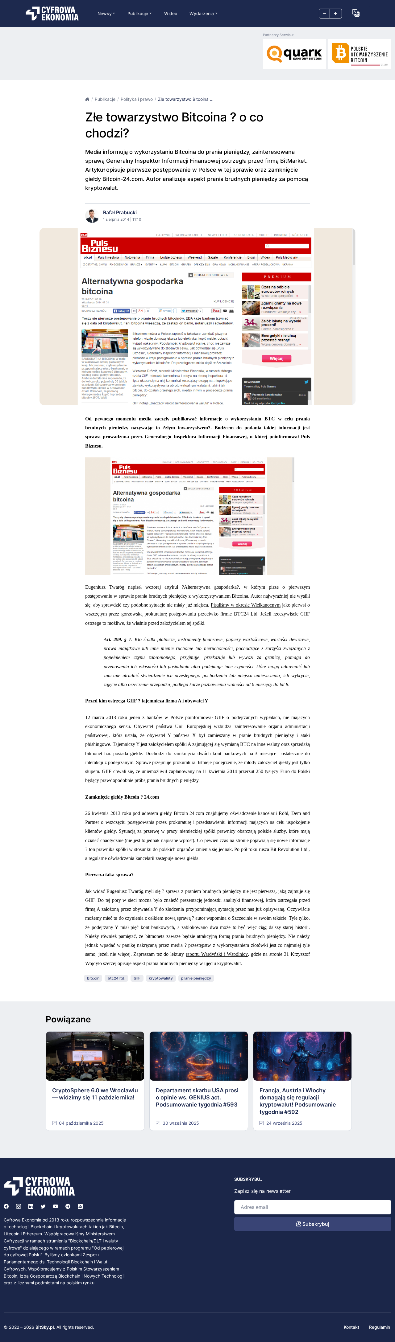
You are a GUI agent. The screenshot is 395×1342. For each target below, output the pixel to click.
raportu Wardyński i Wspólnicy (217, 954)
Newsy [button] (105, 13)
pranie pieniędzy (196, 978)
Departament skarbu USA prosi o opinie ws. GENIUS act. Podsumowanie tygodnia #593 (197, 1097)
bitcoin (93, 978)
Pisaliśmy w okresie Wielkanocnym (246, 605)
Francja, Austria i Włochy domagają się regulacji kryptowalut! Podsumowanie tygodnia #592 (298, 1101)
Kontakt (351, 1327)
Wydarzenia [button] (201, 13)
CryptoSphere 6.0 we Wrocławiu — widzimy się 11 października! (95, 1094)
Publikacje (105, 99)
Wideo (170, 13)
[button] (355, 13)
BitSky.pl (44, 1327)
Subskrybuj (315, 1224)
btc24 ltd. (116, 978)
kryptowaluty (161, 978)
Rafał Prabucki (120, 212)
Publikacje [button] (137, 13)
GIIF (137, 978)
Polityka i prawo (137, 99)
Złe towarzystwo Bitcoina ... (186, 99)
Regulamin (379, 1327)
